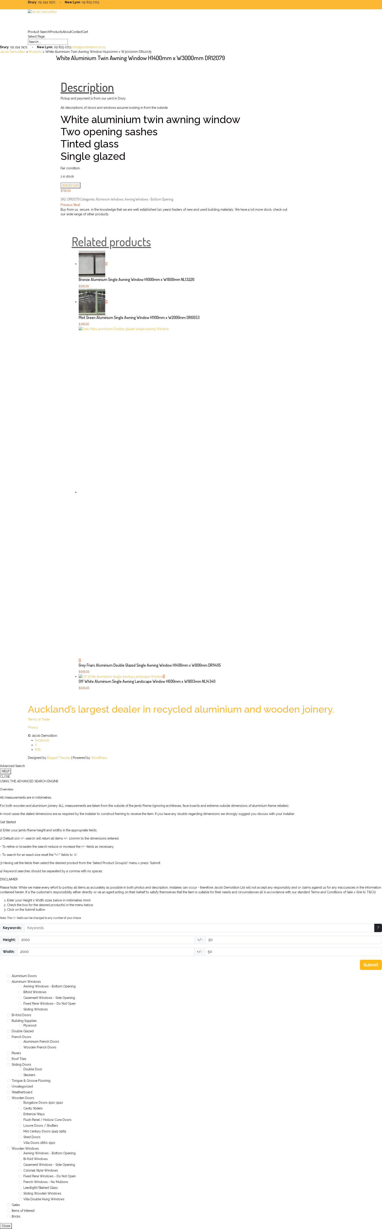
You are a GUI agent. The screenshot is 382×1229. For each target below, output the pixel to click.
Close (6, 1226)
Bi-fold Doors (21, 1015)
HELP (5, 771)
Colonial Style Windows (40, 1170)
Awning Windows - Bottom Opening (149, 199)
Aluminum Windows (109, 199)
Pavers (16, 1053)
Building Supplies (24, 1021)
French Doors (21, 1037)
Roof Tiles (19, 1059)
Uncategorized (22, 1086)
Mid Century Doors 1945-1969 (44, 1131)
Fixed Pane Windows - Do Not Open (49, 1003)
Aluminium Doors (24, 976)
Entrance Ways (34, 1114)
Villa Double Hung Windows (43, 1199)
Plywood (29, 1025)
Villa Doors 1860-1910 (39, 1143)
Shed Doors (31, 1137)
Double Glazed (23, 1031)
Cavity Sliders (33, 1108)
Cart (85, 32)
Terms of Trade (39, 719)
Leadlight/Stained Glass (40, 1187)
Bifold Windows (34, 992)
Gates (16, 1205)
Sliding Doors (21, 1064)
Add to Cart (70, 185)
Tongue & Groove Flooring (31, 1080)
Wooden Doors (23, 1098)
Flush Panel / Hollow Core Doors (47, 1120)
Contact (76, 32)
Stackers (29, 1075)
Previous (67, 204)
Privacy (33, 727)
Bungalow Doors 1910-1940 (43, 1102)
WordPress (99, 758)
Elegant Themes (58, 758)
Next (77, 204)
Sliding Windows (35, 1009)
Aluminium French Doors (41, 1041)
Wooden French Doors (39, 1047)
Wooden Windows (25, 1148)
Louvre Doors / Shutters (40, 1125)
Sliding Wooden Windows (42, 1193)
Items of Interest (23, 1210)
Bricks (16, 1216)
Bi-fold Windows (35, 1159)
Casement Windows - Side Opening (49, 998)
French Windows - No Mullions (45, 1182)
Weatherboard (22, 1092)
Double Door (32, 1069)
